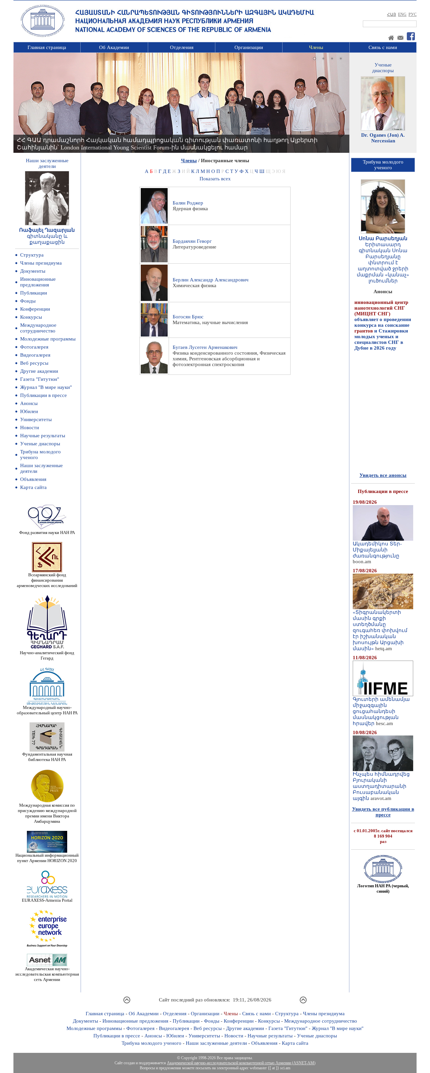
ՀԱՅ (391, 14)
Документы (32, 271)
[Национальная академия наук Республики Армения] (43, 36)
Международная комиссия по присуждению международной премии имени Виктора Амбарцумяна (47, 813)
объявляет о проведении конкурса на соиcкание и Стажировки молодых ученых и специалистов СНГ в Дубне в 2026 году (382, 309)
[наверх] (127, 1002)
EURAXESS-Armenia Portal (47, 900)
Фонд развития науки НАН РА (47, 532)
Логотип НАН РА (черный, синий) (383, 888)
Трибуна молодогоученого (383, 164)
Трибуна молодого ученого (151, 1043)
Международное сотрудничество (38, 327)
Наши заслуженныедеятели (47, 163)
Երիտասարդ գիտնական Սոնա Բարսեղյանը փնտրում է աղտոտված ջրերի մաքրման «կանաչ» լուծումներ (383, 262)
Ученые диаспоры (40, 443)
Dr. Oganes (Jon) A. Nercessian (383, 137)
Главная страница (47, 47)
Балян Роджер (188, 203)
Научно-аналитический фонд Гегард (47, 655)
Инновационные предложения (38, 281)
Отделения (182, 47)
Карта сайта (33, 487)
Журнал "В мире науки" (46, 387)
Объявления (33, 479)
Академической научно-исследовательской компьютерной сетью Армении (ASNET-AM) (241, 1063)
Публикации (33, 293)
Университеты (36, 419)
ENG (402, 14)
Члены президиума (41, 263)
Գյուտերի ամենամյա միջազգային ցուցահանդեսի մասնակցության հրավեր (381, 711)
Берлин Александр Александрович (211, 279)
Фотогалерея (34, 347)
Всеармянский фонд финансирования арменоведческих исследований (47, 580)
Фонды (28, 301)
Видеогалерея (35, 355)
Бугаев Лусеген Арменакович (205, 347)
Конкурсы (31, 317)
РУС (412, 14)
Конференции (35, 309)
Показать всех (215, 178)
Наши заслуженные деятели (216, 1043)
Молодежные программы (48, 339)
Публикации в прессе (43, 395)
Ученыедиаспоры (383, 67)
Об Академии (114, 47)
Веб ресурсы (34, 363)
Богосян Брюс (188, 316)
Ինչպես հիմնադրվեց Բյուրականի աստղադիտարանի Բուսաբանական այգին (381, 786)
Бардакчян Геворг (192, 241)
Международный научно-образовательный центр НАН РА (47, 710)
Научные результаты (42, 435)
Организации (248, 47)
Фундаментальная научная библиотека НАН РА (47, 757)
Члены (316, 47)
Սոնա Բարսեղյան (383, 238)
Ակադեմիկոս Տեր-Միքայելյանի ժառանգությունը (377, 549)
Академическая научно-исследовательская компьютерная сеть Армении (47, 974)
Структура (32, 255)
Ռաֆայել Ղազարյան (47, 230)
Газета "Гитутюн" (39, 379)
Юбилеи (29, 411)
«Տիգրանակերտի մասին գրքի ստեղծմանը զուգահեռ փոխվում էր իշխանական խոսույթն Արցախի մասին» (380, 630)
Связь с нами (383, 47)
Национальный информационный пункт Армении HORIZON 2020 (47, 858)
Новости (29, 427)
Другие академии (39, 371)
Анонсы (29, 403)
